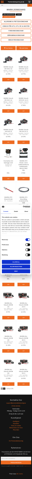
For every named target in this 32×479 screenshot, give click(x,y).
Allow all (16, 262)
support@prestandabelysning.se (16, 403)
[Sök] (29, 5)
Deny (16, 271)
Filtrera (9, 48)
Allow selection (16, 266)
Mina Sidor (16, 430)
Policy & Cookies (16, 425)
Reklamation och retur (16, 427)
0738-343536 (16, 406)
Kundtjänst (16, 421)
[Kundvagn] (29, 2)
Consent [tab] (5, 211)
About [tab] (26, 211)
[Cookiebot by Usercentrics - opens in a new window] (23, 207)
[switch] (27, 244)
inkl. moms (19, 474)
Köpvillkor (16, 423)
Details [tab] (16, 211)
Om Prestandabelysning (16, 441)
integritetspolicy (27, 466)
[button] (2, 1)
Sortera (24, 48)
